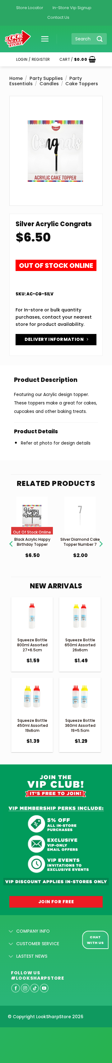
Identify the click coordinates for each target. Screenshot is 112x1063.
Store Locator (29, 8)
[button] (42, 38)
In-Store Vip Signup (72, 8)
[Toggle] (11, 931)
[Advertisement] (50, 1035)
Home (16, 78)
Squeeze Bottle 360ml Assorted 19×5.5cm (80, 725)
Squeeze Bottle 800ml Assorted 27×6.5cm (32, 644)
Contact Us (58, 17)
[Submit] (100, 39)
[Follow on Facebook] (15, 988)
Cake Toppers (81, 84)
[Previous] (11, 536)
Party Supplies (46, 78)
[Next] (100, 536)
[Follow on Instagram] (25, 988)
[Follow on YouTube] (44, 988)
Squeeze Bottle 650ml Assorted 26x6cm (80, 644)
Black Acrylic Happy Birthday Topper (32, 542)
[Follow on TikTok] (34, 988)
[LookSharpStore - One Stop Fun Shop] (18, 39)
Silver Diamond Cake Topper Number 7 (80, 542)
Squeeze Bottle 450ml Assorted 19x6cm (32, 725)
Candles (49, 84)
